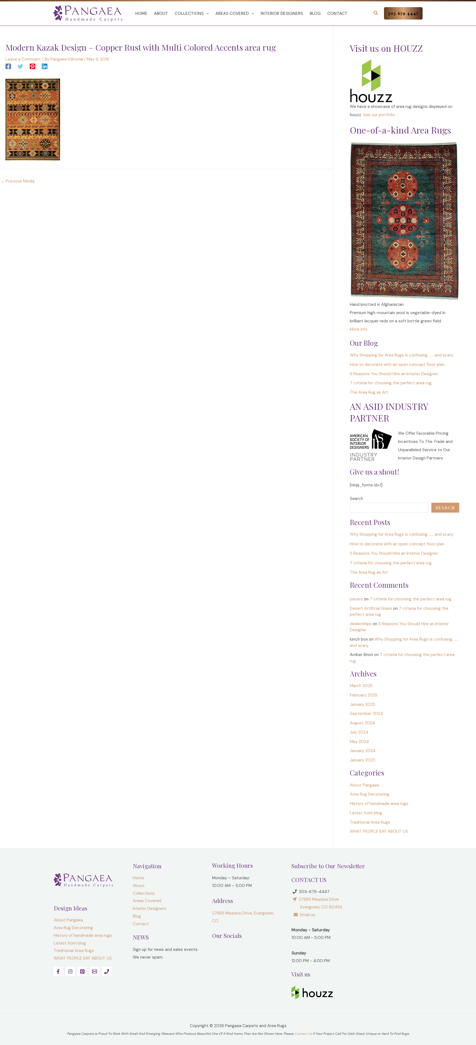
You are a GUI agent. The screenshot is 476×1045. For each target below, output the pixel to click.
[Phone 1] (106, 971)
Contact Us (303, 1034)
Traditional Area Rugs (370, 822)
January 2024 (362, 750)
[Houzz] (371, 80)
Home (141, 13)
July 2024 (359, 732)
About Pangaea (364, 785)
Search (356, 498)
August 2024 (362, 723)
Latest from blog (366, 813)
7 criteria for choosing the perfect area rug (391, 383)
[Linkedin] (44, 66)
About (161, 13)
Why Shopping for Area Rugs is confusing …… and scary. (402, 355)
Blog (315, 13)
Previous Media (17, 181)
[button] (206, 13)
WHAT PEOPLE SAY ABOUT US (379, 831)
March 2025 (361, 685)
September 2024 (366, 713)
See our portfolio (379, 115)
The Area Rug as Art (369, 392)
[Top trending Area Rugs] (404, 220)
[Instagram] (70, 971)
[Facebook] (8, 66)
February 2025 (363, 695)
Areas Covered (232, 13)
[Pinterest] (32, 66)
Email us (306, 915)
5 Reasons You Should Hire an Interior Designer (394, 374)
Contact (337, 13)
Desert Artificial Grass (371, 608)
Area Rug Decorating (369, 794)
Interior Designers (282, 13)
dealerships (361, 624)
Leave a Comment (23, 59)
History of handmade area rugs (379, 803)
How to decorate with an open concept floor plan (397, 364)
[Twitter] (20, 66)
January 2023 (362, 760)
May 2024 (359, 741)
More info (358, 329)
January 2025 (362, 704)
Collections (189, 13)
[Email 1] (94, 971)
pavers (356, 599)
